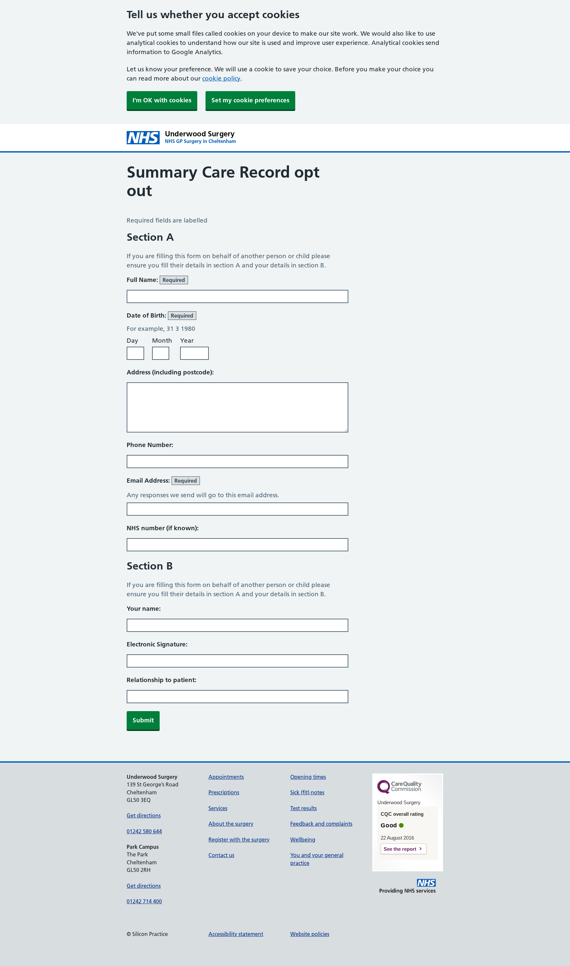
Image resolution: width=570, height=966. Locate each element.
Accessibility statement (235, 934)
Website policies (309, 934)
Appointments (226, 777)
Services (217, 808)
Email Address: (162, 480)
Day (132, 340)
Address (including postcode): (170, 372)
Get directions (144, 815)
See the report (400, 849)
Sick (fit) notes (307, 792)
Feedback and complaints (321, 823)
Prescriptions (223, 792)
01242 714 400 (144, 901)
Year (187, 340)
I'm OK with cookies (162, 100)
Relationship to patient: (161, 680)
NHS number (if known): (163, 528)
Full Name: (156, 280)
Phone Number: (150, 445)
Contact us (221, 855)
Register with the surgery (238, 839)
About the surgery (230, 823)
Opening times (308, 777)
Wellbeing (302, 839)
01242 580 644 (144, 831)
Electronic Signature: (157, 644)
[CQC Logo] (399, 792)
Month (162, 340)
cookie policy (221, 78)
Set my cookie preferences (250, 100)
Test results (303, 808)
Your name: (144, 608)
